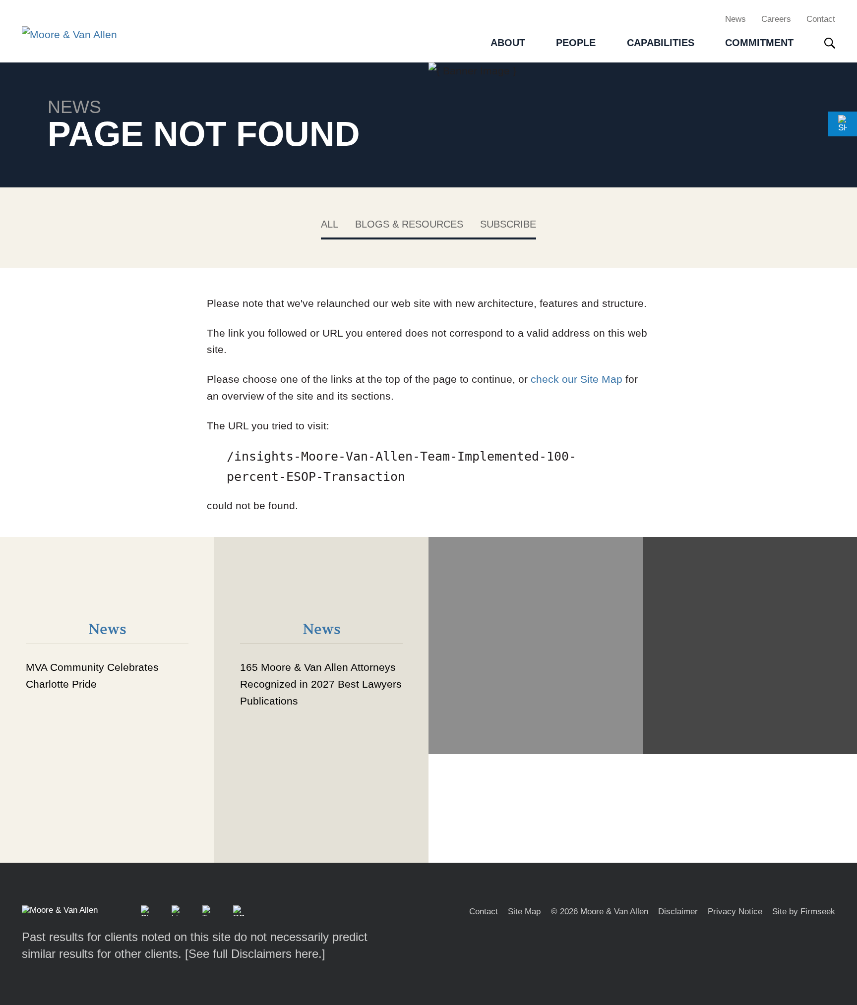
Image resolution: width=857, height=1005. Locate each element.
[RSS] (238, 910)
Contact (820, 19)
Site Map (524, 911)
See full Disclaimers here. (255, 953)
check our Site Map (576, 379)
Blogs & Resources (409, 224)
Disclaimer (678, 911)
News (735, 19)
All (329, 224)
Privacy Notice (735, 911)
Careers (776, 19)
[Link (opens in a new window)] (177, 910)
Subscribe (508, 224)
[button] (842, 124)
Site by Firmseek (803, 911)
